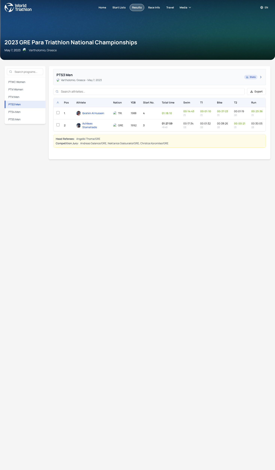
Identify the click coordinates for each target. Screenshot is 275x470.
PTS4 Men (14, 112)
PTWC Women (16, 82)
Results (137, 7)
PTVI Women (15, 89)
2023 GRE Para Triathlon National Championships (70, 42)
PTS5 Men (14, 119)
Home (102, 7)
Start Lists (119, 7)
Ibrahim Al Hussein (93, 113)
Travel (170, 7)
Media (183, 7)
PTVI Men (13, 97)
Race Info (154, 7)
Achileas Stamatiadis (89, 125)
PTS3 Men (14, 104)
